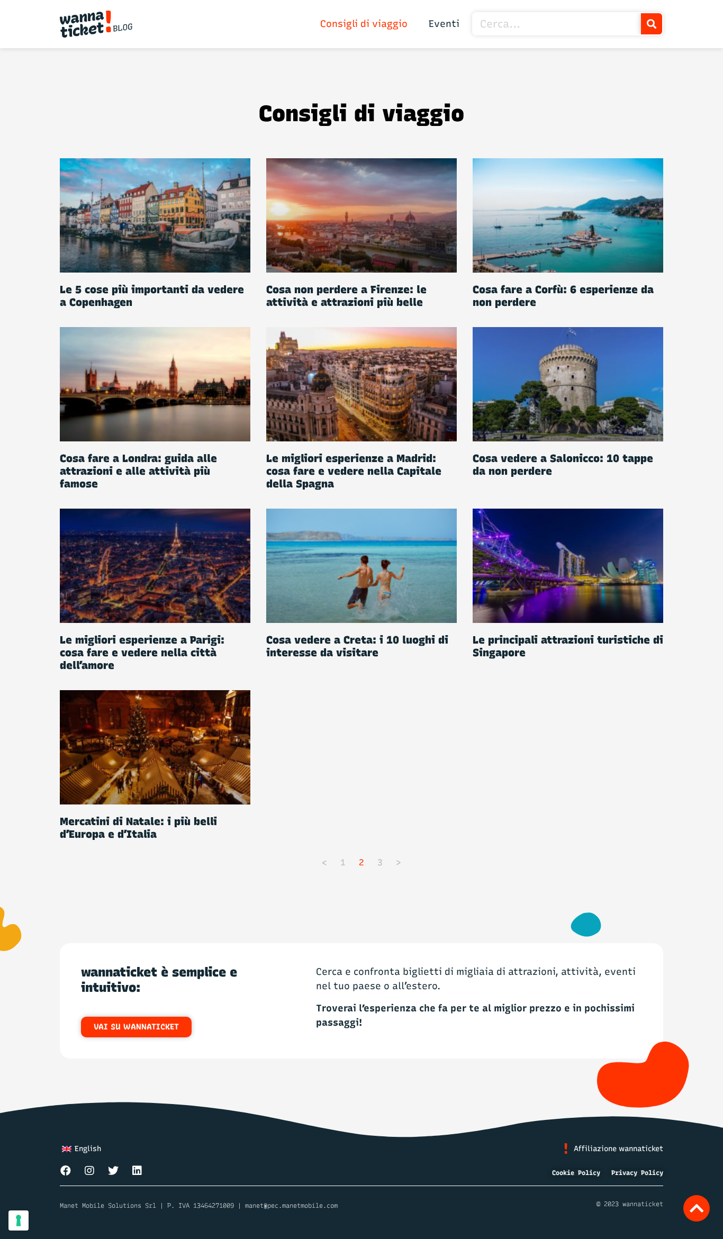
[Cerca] (651, 23)
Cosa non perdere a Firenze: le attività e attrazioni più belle (346, 296)
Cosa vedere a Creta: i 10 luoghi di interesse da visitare (357, 646)
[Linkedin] (137, 1170)
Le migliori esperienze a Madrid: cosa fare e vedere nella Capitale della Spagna (353, 471)
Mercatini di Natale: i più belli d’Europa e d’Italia (138, 827)
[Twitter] (113, 1170)
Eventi (444, 24)
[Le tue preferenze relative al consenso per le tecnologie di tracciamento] (18, 1220)
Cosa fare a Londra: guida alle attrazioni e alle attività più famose (138, 471)
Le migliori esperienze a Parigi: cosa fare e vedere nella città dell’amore (142, 653)
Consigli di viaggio (364, 24)
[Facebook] (65, 1170)
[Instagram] (89, 1170)
